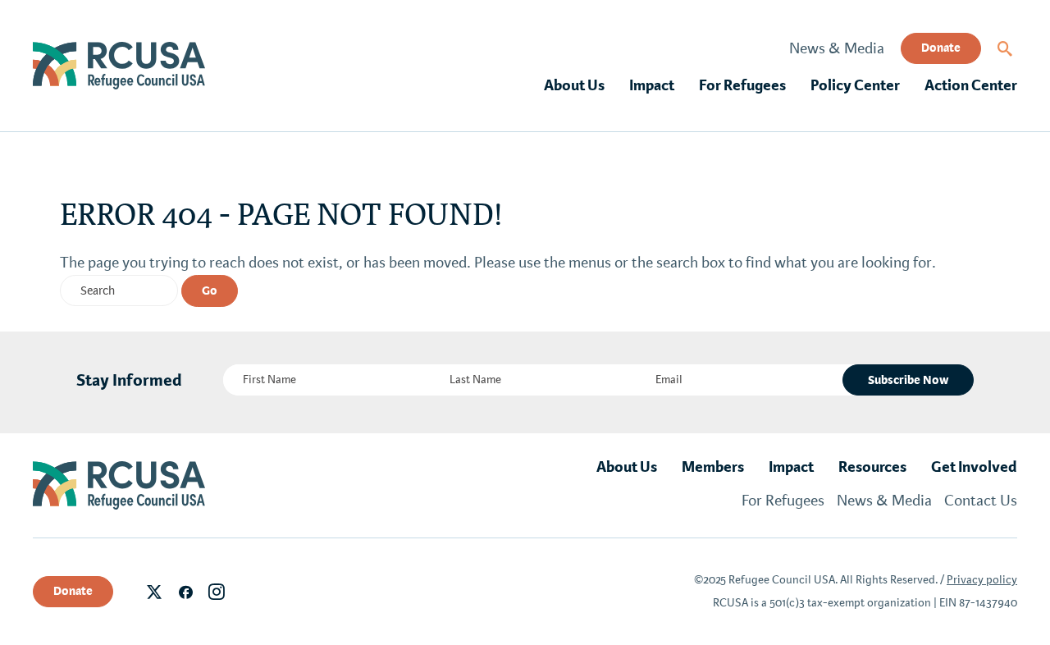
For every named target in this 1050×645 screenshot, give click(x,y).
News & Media (836, 48)
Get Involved (974, 467)
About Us (574, 85)
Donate (941, 47)
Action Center (970, 85)
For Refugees (742, 85)
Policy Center (855, 85)
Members (713, 467)
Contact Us (980, 501)
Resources (872, 467)
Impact (651, 85)
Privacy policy (982, 580)
